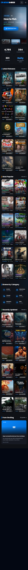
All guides (22, 417)
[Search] (21, 2)
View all (23, 69)
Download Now (11, 27)
